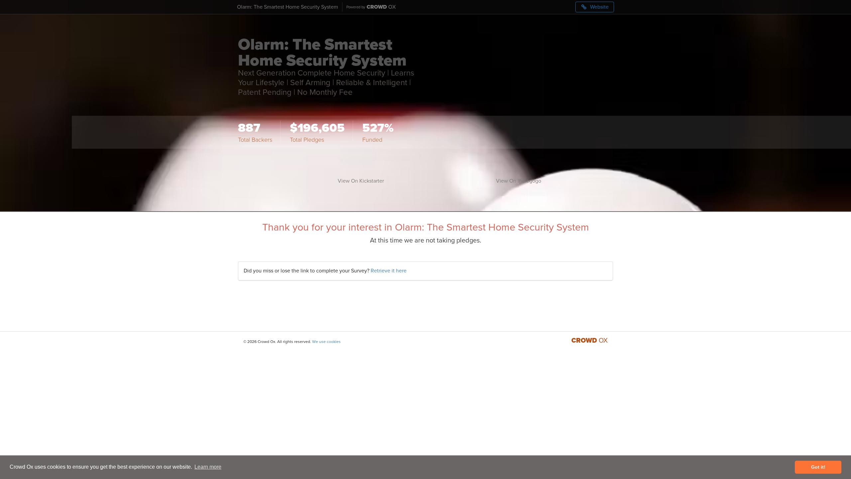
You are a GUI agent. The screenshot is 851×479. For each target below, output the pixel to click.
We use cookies (326, 341)
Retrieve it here (389, 270)
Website (599, 7)
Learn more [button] (207, 467)
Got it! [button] (818, 467)
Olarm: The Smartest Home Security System (287, 7)
